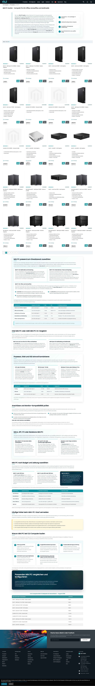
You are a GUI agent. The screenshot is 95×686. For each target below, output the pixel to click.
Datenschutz (17, 657)
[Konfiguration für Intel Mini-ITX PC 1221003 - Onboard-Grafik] (63, 122)
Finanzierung (30, 653)
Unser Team (43, 655)
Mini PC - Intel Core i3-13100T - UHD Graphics (57, 66)
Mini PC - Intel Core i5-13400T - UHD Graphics (80, 66)
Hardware (67, 661)
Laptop (67, 653)
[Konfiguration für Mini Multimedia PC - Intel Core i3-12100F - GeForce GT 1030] (86, 204)
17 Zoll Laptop (68, 657)
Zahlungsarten (30, 657)
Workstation (4, 665)
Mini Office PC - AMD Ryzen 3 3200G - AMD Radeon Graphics (13, 190)
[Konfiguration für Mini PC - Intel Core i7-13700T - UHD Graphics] (18, 122)
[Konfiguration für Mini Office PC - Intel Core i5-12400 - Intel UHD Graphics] (41, 245)
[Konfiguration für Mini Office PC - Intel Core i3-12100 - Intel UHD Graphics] (18, 245)
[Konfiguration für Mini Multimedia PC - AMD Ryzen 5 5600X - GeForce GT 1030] (63, 245)
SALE (67, 663)
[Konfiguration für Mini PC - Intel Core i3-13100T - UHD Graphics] (63, 81)
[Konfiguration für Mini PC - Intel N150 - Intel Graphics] (41, 163)
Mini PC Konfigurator (56, 659)
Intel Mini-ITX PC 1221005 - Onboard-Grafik (11, 148)
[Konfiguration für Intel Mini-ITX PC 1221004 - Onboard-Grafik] (41, 122)
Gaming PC (4, 655)
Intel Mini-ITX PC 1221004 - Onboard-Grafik (34, 107)
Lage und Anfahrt (44, 657)
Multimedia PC (4, 657)
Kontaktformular (30, 659)
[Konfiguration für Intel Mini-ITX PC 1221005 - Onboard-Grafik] (18, 163)
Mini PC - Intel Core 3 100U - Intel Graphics (57, 189)
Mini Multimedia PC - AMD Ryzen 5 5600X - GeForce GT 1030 (59, 231)
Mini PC (3, 661)
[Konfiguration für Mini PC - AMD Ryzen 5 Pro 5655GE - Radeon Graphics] (18, 81)
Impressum (17, 659)
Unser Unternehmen (44, 653)
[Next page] (17, 253)
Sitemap (29, 663)
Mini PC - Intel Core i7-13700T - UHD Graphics (11, 107)
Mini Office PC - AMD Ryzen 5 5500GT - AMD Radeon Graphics (81, 231)
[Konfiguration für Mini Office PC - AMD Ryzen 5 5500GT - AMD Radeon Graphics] (86, 245)
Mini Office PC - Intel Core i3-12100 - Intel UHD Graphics (11, 231)
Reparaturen (30, 661)
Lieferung (29, 655)
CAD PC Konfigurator (56, 661)
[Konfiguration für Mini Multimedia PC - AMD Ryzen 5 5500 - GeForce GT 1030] (41, 204)
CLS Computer (5, 4)
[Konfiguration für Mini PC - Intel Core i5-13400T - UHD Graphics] (86, 81)
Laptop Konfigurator (56, 655)
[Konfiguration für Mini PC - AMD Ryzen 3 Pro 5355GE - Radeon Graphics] (86, 122)
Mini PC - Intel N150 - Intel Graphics (32, 148)
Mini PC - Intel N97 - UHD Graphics (55, 148)
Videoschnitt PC (5, 659)
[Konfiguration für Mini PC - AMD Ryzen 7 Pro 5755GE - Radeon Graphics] (41, 81)
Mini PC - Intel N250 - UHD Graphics (78, 148)
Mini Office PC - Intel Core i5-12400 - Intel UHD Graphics (35, 231)
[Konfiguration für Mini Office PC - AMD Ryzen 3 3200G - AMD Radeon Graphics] (18, 204)
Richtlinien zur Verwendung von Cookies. (19, 681)
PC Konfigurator (56, 653)
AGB (15, 653)
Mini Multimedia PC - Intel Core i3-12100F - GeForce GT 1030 (81, 190)
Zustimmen (4, 684)
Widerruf (16, 655)
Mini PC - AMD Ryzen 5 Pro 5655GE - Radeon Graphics (11, 66)
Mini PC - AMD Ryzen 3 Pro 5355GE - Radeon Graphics (79, 108)
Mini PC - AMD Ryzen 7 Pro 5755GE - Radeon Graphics (34, 66)
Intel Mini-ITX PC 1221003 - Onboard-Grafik (57, 107)
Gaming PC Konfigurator (57, 657)
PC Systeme (12, 4)
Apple (67, 659)
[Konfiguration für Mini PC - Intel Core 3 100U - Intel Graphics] (63, 204)
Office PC (3, 663)
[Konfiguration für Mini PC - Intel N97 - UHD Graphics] (63, 163)
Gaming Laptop (68, 655)
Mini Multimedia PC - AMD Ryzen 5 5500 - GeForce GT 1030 (36, 190)
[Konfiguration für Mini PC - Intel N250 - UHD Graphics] (86, 163)
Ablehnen (11, 684)
